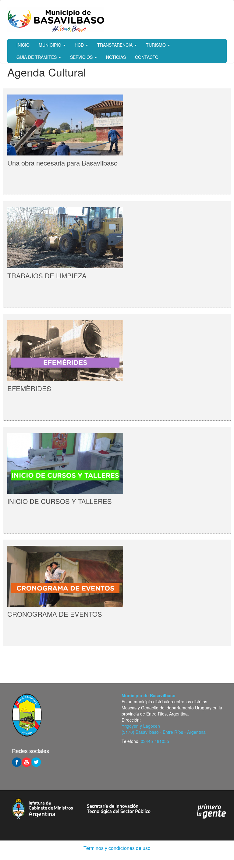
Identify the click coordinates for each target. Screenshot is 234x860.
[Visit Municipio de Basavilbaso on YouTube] (26, 761)
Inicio (23, 45)
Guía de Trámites (37, 57)
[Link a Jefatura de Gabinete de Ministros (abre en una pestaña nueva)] (42, 807)
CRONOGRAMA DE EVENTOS (54, 614)
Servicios (82, 57)
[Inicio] (55, 19)
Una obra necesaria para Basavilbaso (62, 162)
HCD (80, 45)
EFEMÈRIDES (29, 388)
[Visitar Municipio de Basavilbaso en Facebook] (17, 761)
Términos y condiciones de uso (117, 847)
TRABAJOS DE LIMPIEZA (47, 275)
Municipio (50, 45)
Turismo (156, 45)
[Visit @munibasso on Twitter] (36, 761)
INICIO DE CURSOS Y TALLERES (59, 501)
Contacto (146, 57)
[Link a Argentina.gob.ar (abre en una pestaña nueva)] (211, 810)
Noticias (116, 57)
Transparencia (115, 45)
